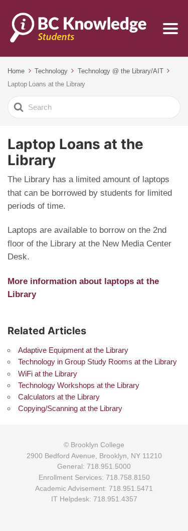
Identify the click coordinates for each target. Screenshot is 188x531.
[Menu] (170, 28)
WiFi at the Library (47, 373)
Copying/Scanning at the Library (70, 408)
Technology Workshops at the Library (78, 385)
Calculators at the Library (59, 396)
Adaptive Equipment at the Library (73, 350)
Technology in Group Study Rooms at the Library (97, 361)
